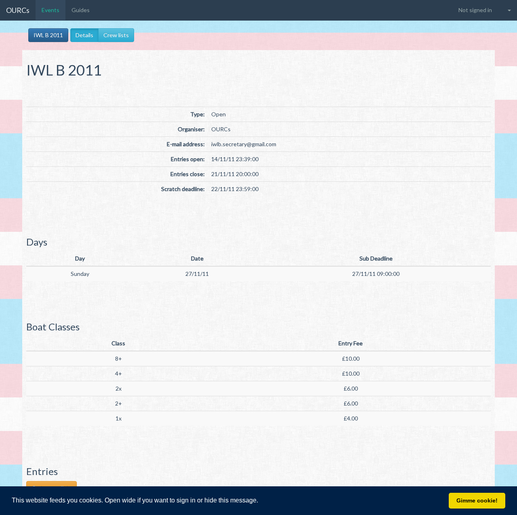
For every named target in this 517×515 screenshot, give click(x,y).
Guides (80, 9)
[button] (261, 501)
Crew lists (116, 35)
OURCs (17, 10)
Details (84, 35)
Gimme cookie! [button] (477, 500)
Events (50, 9)
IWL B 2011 (48, 35)
